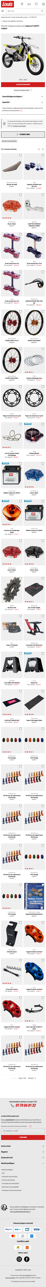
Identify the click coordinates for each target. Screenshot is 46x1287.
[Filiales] (22, 4)
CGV (3, 1173)
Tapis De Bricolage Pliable (34, 720)
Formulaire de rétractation (10, 1183)
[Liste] (43, 149)
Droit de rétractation (8, 1180)
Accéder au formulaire (19, 126)
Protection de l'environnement (11, 1190)
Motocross (34, 683)
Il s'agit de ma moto (23, 84)
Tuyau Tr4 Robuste (12, 645)
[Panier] (43, 4)
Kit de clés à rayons (12, 989)
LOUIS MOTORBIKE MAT (11, 720)
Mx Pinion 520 (12, 607)
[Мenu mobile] (2, 11)
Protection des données (9, 1176)
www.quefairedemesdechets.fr (20, 1211)
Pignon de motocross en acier (12, 416)
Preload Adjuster (34, 453)
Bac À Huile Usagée (34, 607)
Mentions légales (7, 1170)
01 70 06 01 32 (26, 1105)
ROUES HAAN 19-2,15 (11, 340)
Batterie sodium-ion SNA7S (12, 493)
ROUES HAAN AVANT (34, 340)
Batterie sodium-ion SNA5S (34, 530)
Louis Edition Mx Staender (12, 683)
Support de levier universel (34, 952)
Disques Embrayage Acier (34, 378)
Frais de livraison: (10, 1278)
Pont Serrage (12, 758)
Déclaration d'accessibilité (10, 1187)
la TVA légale (27, 1275)
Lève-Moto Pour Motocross (34, 645)
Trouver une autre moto (21, 90)
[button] (42, 11)
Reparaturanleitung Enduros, (34, 914)
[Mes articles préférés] (36, 4)
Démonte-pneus (12, 952)
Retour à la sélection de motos (13, 21)
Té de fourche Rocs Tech (34, 263)
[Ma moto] (29, 4)
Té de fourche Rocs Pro (12, 263)
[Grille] (39, 149)
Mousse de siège (12, 184)
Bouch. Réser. (12, 224)
